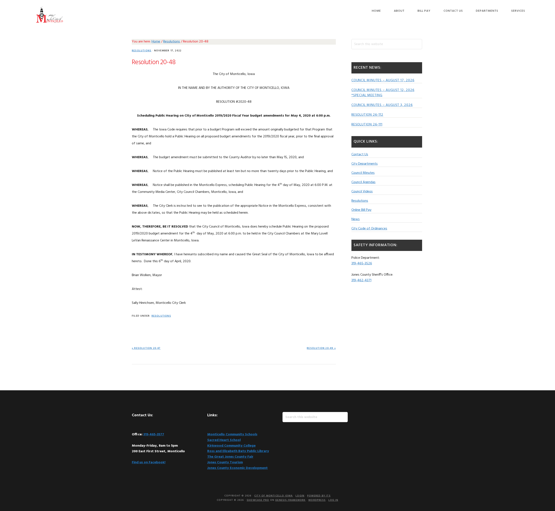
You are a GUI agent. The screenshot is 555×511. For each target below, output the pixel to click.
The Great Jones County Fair (230, 457)
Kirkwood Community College (231, 446)
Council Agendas (363, 182)
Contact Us (359, 154)
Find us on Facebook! (148, 462)
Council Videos (362, 191)
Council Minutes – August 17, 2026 (382, 80)
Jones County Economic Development (237, 468)
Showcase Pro (258, 500)
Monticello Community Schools (232, 434)
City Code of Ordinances (369, 228)
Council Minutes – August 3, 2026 (382, 105)
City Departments (364, 164)
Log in (333, 500)
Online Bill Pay (361, 210)
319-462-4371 (361, 280)
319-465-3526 (361, 263)
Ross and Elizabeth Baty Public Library (238, 451)
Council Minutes (363, 173)
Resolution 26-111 (366, 124)
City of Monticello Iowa (49, 15)
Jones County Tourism (225, 462)
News (355, 219)
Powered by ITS (319, 496)
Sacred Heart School (224, 440)
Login (299, 496)
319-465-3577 (153, 434)
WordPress (317, 500)
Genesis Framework (290, 500)
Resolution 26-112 (367, 115)
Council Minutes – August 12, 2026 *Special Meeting (382, 92)
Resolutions (141, 51)
